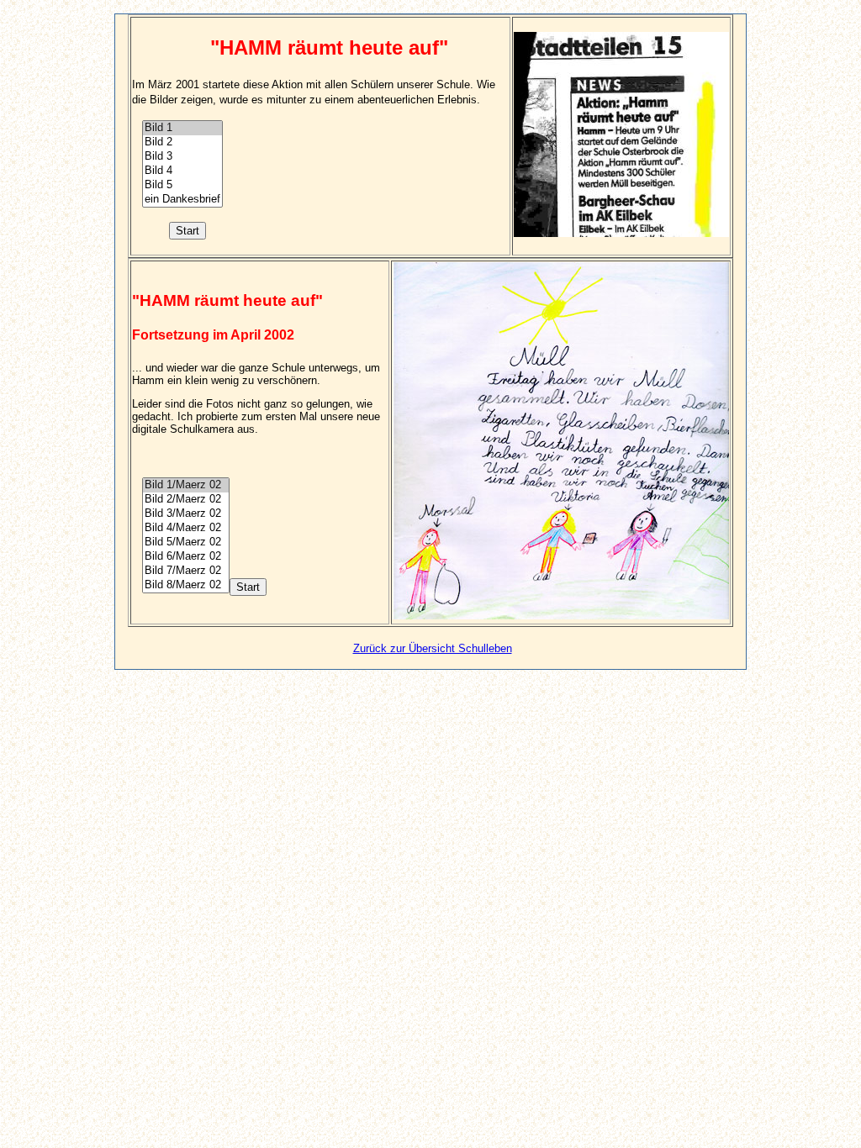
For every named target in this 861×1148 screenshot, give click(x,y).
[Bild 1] (182, 128)
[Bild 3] (182, 157)
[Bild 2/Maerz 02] (186, 499)
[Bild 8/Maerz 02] (186, 585)
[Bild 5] (182, 185)
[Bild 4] (182, 171)
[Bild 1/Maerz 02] (186, 485)
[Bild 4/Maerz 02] (186, 528)
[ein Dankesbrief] (182, 199)
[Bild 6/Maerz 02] (186, 557)
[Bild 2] (182, 142)
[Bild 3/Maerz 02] (186, 514)
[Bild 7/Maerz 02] (186, 571)
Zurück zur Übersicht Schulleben (432, 648)
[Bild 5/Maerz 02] (186, 542)
